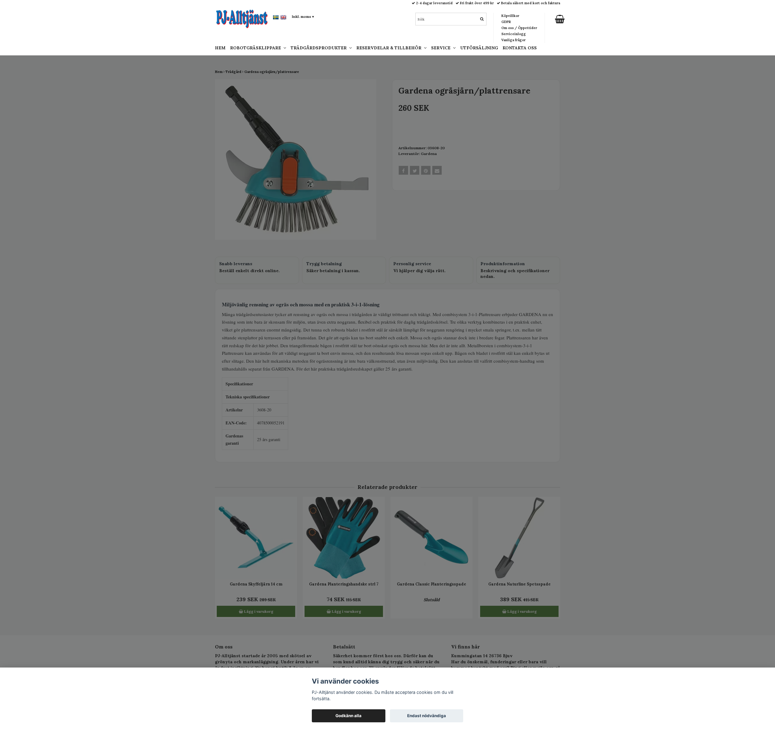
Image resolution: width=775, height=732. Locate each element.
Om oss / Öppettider (519, 28)
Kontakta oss (520, 48)
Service (442, 48)
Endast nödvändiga (426, 715)
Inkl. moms (303, 16)
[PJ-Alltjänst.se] (242, 18)
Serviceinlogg (513, 34)
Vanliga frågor (513, 40)
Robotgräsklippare (256, 48)
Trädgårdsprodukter (320, 48)
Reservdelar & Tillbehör (390, 48)
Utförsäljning (479, 48)
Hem (220, 48)
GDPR (506, 22)
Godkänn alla (348, 715)
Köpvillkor (510, 16)
